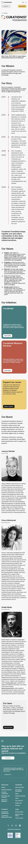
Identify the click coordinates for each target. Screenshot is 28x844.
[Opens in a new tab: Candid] (18, 835)
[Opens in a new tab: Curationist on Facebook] (8, 825)
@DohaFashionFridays (7, 688)
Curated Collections (4, 792)
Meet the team (8, 727)
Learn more (7, 335)
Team (16, 798)
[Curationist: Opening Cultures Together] (6, 2)
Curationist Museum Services (6, 816)
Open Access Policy (19, 815)
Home (5, 13)
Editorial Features (6, 789)
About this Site (19, 787)
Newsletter (22, 6)
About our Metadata (4, 800)
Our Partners (19, 800)
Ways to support (8, 406)
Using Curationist (20, 796)
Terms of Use (19, 818)
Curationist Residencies (5, 812)
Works (3, 787)
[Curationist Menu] (26, 2)
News (17, 793)
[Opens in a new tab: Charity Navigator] (10, 835)
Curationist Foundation (18, 790)
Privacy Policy (19, 812)
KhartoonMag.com (11, 683)
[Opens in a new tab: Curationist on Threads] (16, 825)
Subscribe (8, 758)
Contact (17, 805)
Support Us (8, 774)
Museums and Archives (5, 796)
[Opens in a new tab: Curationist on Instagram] (12, 825)
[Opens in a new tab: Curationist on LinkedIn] (20, 825)
